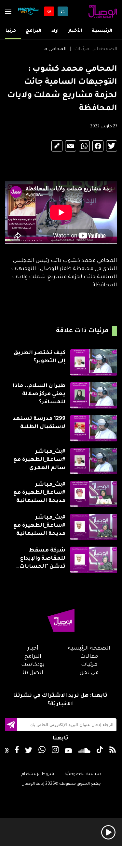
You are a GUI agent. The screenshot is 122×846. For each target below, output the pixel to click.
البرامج (33, 31)
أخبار (32, 649)
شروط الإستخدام (37, 774)
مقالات (89, 657)
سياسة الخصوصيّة (83, 774)
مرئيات (8, 31)
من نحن (89, 673)
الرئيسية (102, 31)
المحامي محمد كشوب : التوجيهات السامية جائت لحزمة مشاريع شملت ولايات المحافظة (52, 49)
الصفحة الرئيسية (103, 49)
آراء (55, 31)
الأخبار (75, 31)
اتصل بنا (32, 673)
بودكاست (33, 665)
